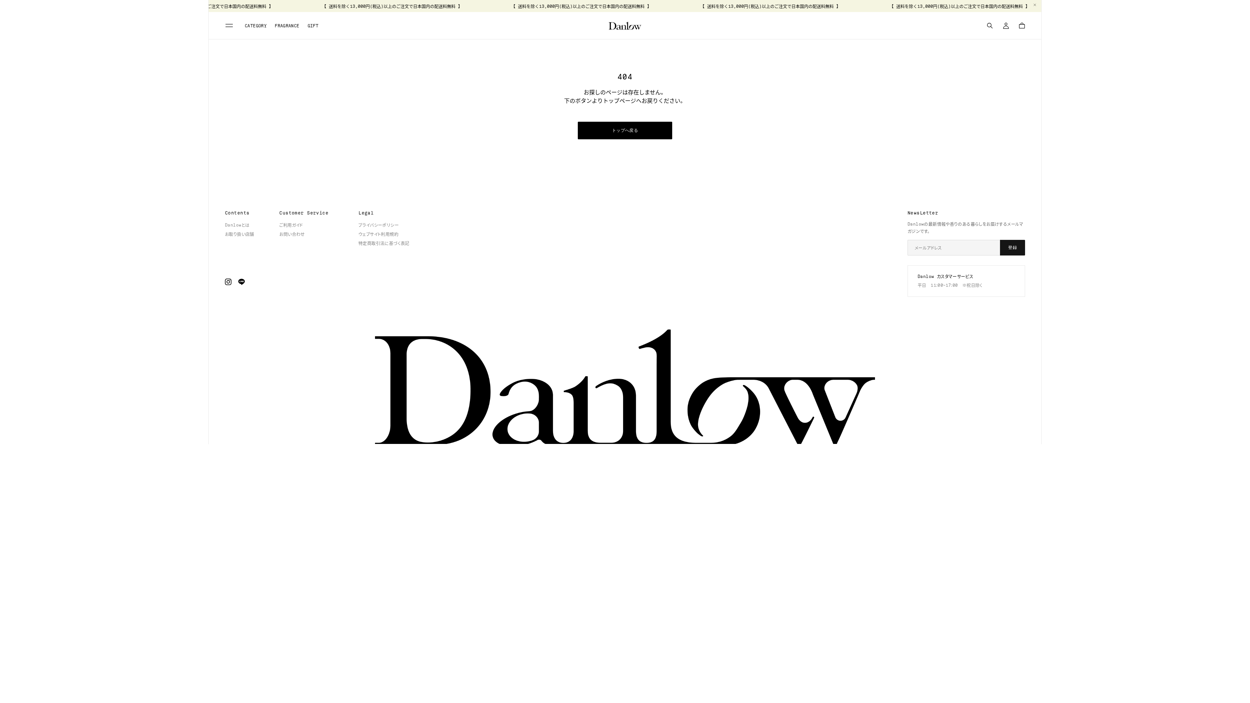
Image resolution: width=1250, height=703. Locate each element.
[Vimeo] (241, 282)
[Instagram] (228, 282)
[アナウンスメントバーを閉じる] (1035, 5)
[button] (230, 26)
